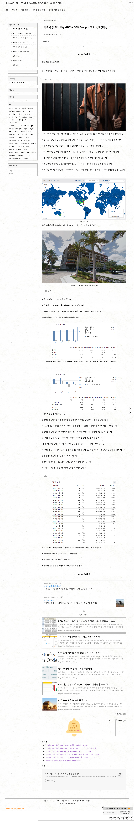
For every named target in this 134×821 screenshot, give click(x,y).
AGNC (19, 149)
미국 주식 (28, 140)
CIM (20, 140)
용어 (32, 129)
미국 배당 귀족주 (15, 117)
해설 (28, 146)
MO (11, 132)
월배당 (20, 114)
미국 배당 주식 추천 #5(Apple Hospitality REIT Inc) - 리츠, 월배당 (70, 748)
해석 (11, 152)
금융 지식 (17, 60)
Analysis (12, 155)
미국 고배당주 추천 (15, 158)
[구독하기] (130, 412)
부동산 (15, 56)
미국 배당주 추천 (21, 108)
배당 (23, 152)
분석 (11, 143)
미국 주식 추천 (21, 120)
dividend (12, 135)
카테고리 (14, 25)
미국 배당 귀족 (23, 135)
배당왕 (12, 120)
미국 (17, 152)
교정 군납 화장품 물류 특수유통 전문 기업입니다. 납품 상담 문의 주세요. (68, 589)
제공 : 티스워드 (120, 714)
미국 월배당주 (30, 114)
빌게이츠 (21, 146)
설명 (32, 135)
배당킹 (34, 143)
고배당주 (12, 146)
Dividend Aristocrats (16, 123)
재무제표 (12, 114)
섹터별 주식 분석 (38, 10)
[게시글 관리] (113, 720)
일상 (15, 65)
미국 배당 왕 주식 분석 (21, 33)
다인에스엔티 (49, 600)
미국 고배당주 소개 (20, 29)
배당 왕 (14, 10)
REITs (12, 149)
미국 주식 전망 (29, 126)
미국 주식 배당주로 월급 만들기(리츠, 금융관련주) (62, 760)
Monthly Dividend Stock (17, 111)
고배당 (26, 158)
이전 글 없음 (127, 812)
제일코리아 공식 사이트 (52, 586)
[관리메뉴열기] (130, 408)
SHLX (29, 138)
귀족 (11, 108)
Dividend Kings (26, 132)
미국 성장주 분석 (19, 47)
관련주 (12, 138)
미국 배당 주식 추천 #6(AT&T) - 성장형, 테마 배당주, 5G (66, 745)
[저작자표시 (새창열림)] (125, 720)
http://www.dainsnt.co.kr (52, 597)
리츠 (17, 132)
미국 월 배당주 (18, 42)
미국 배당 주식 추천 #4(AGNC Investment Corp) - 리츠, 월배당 (68, 751)
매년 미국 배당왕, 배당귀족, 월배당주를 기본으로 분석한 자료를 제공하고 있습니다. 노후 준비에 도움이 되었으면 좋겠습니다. (80, 776)
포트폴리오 (20, 138)
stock (31, 108)
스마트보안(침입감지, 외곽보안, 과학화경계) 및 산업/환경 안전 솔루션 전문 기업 (70, 603)
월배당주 (31, 111)
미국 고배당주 (32, 152)
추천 (17, 143)
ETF (31, 117)
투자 (26, 129)
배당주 (21, 155)
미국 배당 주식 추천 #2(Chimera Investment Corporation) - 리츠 (69, 757)
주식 (26, 149)
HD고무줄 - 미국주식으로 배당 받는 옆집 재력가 (35, 3)
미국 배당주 (25, 143)
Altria (25, 117)
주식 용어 (13, 140)
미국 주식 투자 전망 (20, 51)
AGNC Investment (16, 126)
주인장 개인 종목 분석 (57, 10)
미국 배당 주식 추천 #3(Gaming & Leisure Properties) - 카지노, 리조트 (71, 754)
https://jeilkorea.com (50, 583)
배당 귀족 (24, 10)
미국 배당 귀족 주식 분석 (22, 38)
